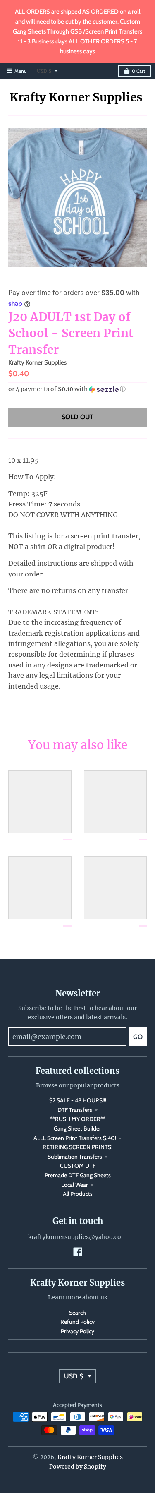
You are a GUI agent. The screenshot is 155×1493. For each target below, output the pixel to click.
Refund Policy (77, 1321)
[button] (77, 389)
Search (77, 1312)
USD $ (44, 71)
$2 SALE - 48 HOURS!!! (77, 1100)
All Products (78, 1194)
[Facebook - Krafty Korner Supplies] (78, 1252)
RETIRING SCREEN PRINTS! (77, 1147)
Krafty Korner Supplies (76, 97)
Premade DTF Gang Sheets (78, 1175)
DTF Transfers (74, 1110)
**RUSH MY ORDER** (77, 1119)
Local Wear (74, 1184)
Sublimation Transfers (75, 1156)
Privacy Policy (77, 1331)
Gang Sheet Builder (77, 1128)
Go (138, 1037)
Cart (138, 71)
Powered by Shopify (77, 1466)
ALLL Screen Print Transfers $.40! (74, 1138)
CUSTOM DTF (77, 1165)
